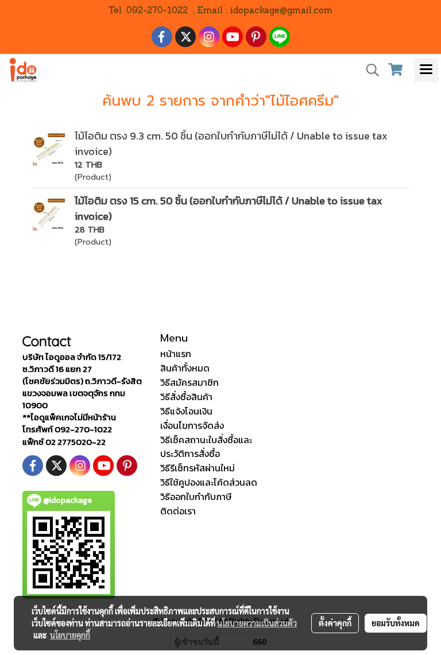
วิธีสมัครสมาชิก (189, 382)
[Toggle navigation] (426, 70)
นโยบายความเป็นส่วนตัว (257, 623)
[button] (368, 70)
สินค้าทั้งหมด (185, 368)
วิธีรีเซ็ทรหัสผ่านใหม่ (197, 468)
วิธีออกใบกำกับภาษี (195, 496)
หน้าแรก (175, 354)
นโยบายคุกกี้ (70, 635)
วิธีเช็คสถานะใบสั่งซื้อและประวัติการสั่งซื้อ (206, 446)
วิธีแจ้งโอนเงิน (186, 411)
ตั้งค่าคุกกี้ (335, 623)
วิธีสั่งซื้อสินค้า (186, 397)
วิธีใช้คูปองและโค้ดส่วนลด (208, 482)
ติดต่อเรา (178, 511)
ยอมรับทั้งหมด (396, 623)
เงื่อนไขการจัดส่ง (192, 425)
